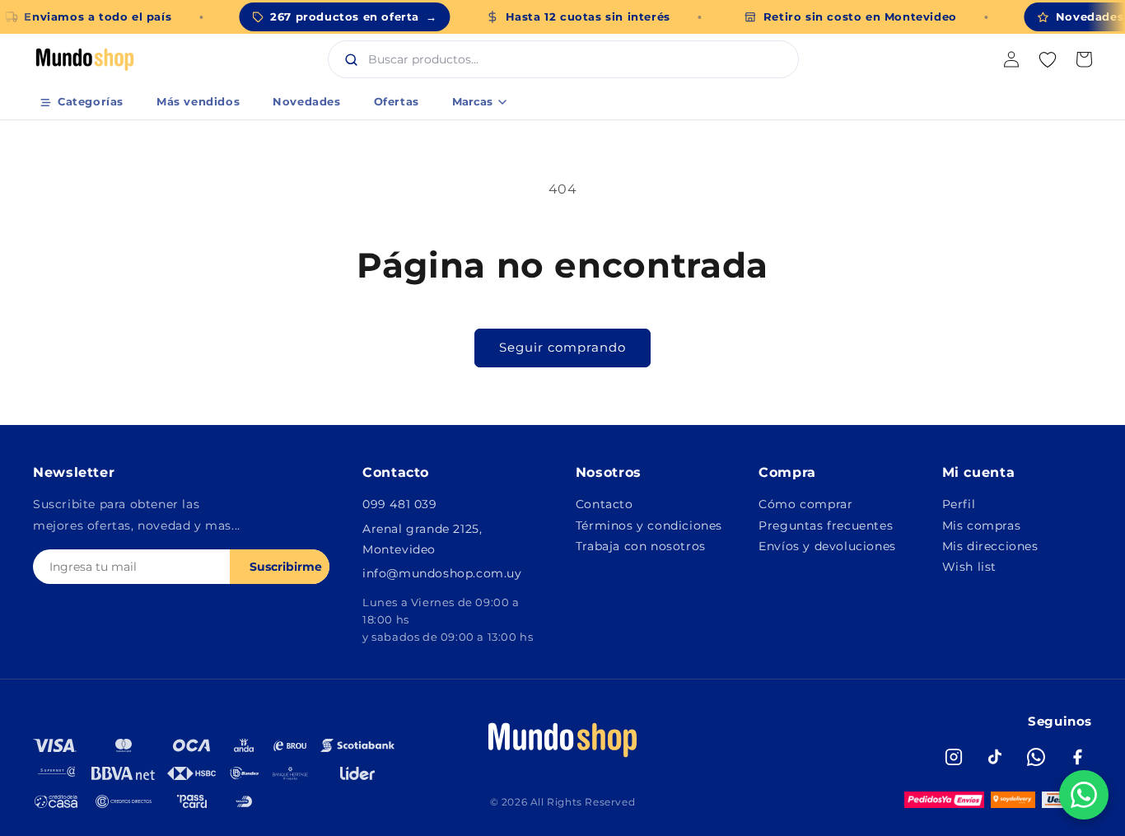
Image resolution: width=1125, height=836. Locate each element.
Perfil (959, 504)
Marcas (472, 101)
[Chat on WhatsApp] (1084, 795)
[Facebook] (1077, 757)
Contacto (604, 504)
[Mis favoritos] (1047, 59)
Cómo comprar (805, 504)
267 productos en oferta (353, 16)
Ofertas (396, 101)
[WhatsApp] (1036, 757)
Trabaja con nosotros (641, 546)
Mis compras (981, 525)
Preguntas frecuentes (826, 525)
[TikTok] (995, 757)
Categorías (91, 101)
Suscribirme (286, 566)
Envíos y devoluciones (827, 546)
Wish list (969, 566)
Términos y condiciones (649, 525)
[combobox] (580, 59)
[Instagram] (954, 757)
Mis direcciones (990, 546)
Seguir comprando (562, 347)
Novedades (306, 101)
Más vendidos (198, 101)
